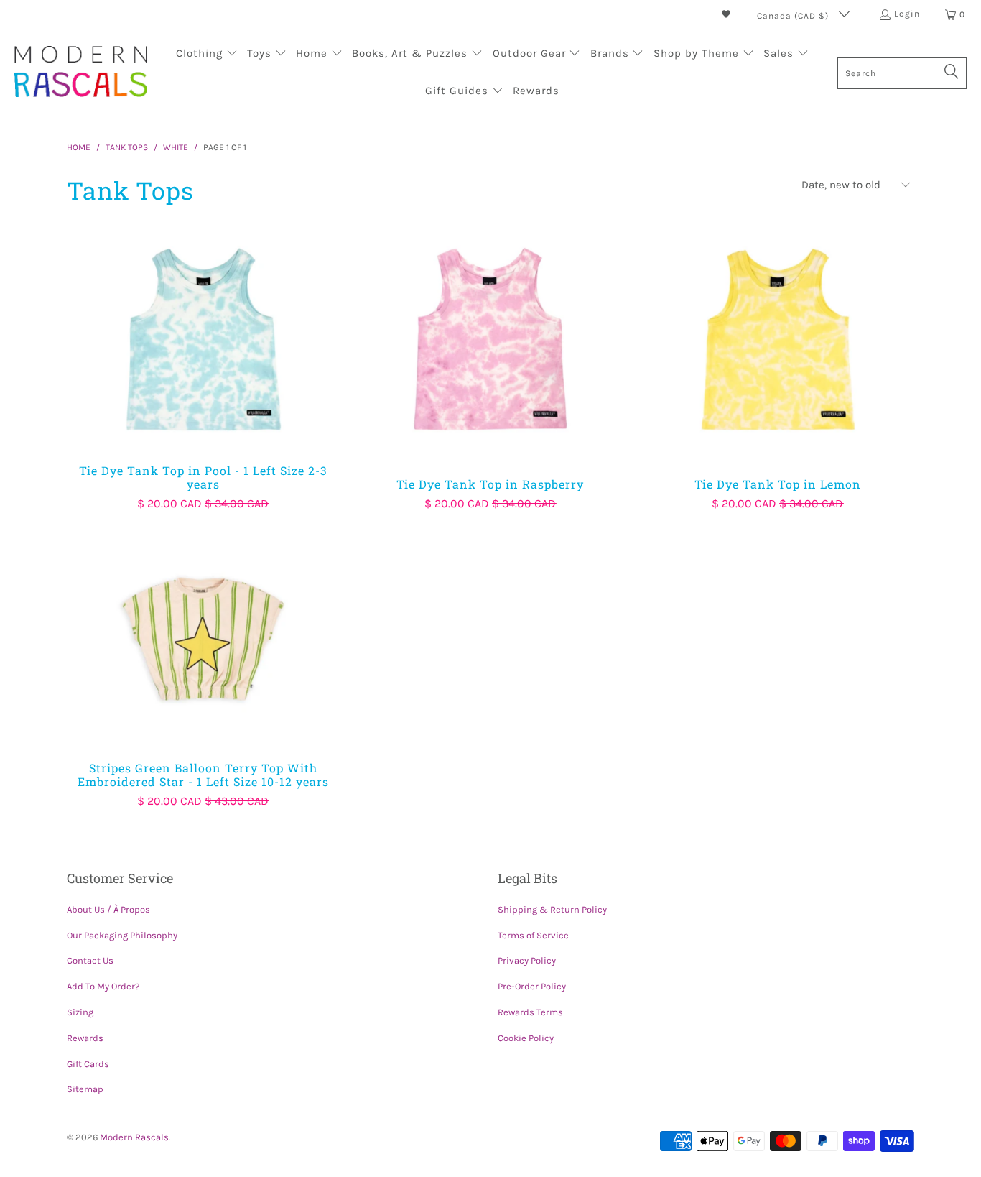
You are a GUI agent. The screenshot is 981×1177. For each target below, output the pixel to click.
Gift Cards (88, 1063)
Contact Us (90, 960)
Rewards (85, 1038)
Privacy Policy (527, 960)
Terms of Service (533, 935)
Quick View (203, 372)
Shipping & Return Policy (552, 909)
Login (907, 14)
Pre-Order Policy (532, 986)
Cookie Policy (526, 1038)
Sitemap (85, 1089)
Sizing (80, 1012)
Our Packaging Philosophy (122, 935)
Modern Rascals (134, 1137)
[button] (207, 54)
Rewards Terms (530, 1012)
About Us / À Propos (108, 909)
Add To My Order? (103, 986)
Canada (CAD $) (794, 16)
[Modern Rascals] (80, 73)
